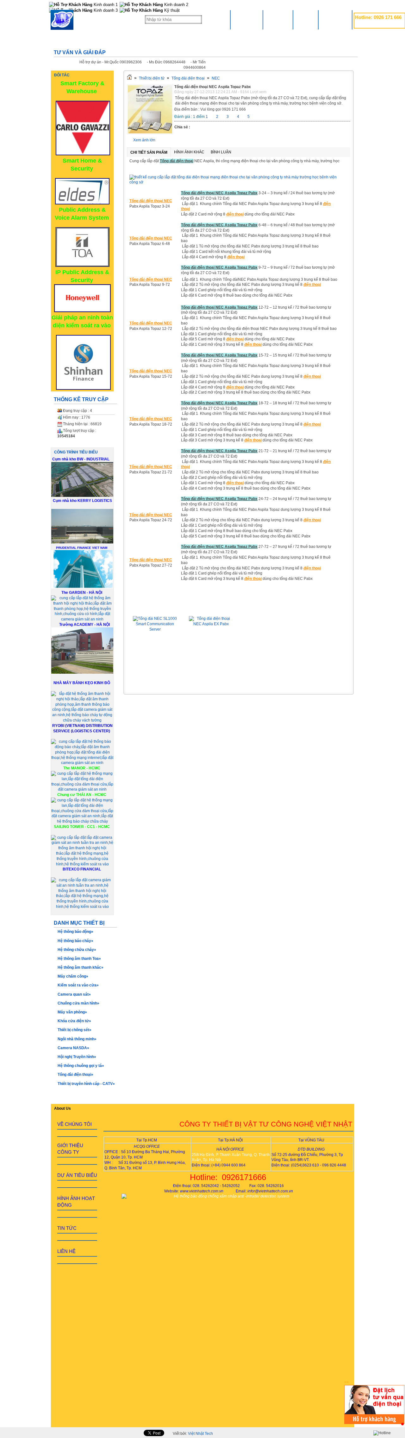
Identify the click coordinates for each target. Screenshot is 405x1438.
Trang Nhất (246, 19)
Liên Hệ (306, 19)
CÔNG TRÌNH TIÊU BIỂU (76, 452)
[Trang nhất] (129, 78)
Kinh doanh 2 (175, 4)
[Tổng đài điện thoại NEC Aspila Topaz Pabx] (150, 133)
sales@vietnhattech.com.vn (378, 24)
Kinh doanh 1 (105, 4)
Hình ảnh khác (189, 152)
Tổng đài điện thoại (188, 78)
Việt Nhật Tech (200, 1433)
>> (346, 1382)
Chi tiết (155, 666)
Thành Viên (335, 19)
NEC (216, 78)
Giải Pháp (278, 19)
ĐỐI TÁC (62, 75)
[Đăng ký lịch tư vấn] (374, 1423)
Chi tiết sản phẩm (148, 152)
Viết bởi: (193, 1433)
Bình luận (221, 152)
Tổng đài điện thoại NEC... (211, 607)
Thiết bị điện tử (152, 78)
